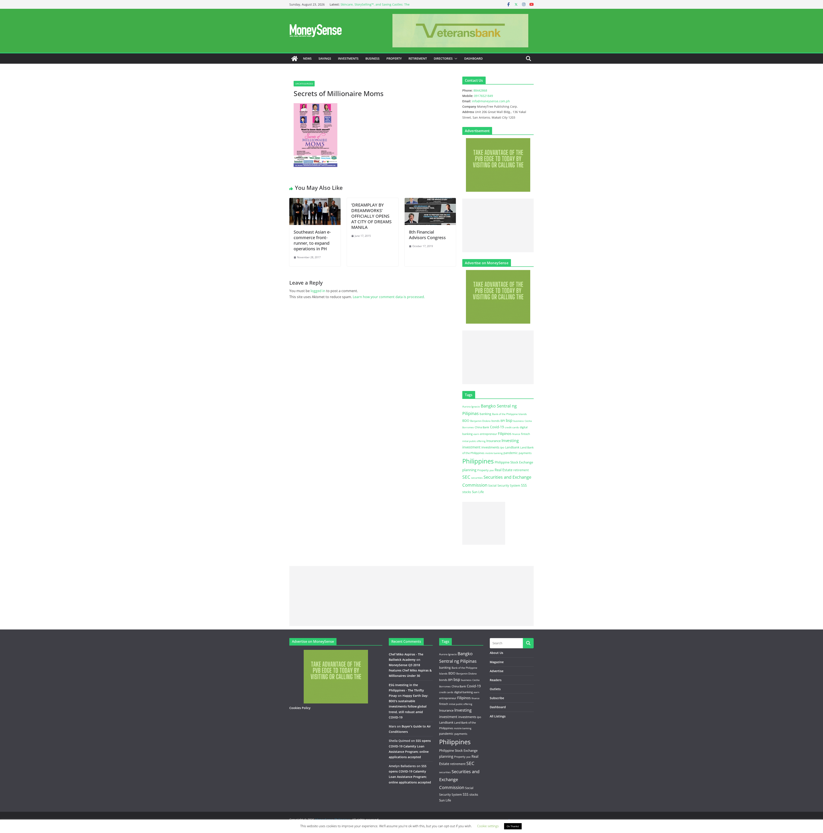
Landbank (512, 447)
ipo (502, 447)
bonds (495, 421)
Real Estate (503, 470)
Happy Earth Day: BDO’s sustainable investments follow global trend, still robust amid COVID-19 (408, 706)
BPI (502, 421)
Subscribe (497, 698)
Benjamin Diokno (480, 421)
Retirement (417, 58)
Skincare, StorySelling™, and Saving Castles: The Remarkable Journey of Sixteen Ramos (375, 6)
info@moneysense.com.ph (491, 101)
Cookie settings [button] (488, 826)
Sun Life (478, 492)
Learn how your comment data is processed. (389, 296)
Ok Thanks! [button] (513, 826)
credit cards (512, 427)
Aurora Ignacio (471, 406)
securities (477, 477)
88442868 (480, 90)
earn (476, 434)
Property (394, 58)
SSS (524, 485)
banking (485, 414)
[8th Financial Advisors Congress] (430, 201)
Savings (324, 58)
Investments (348, 58)
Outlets (495, 689)
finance (516, 434)
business (518, 421)
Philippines (478, 461)
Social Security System (504, 485)
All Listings (498, 716)
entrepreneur (488, 434)
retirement (521, 470)
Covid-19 (497, 427)
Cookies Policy (300, 708)
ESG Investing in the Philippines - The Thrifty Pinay (406, 690)
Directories (443, 58)
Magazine (497, 662)
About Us (496, 653)
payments (525, 453)
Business (372, 58)
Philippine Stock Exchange (514, 462)
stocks (466, 492)
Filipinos (504, 433)
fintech (525, 434)
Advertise (496, 671)
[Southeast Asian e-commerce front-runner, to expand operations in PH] (315, 201)
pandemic (510, 453)
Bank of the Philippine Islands (509, 414)
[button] (455, 59)
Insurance (493, 441)
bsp (509, 420)
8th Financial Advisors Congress (427, 234)
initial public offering (473, 441)
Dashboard (473, 58)
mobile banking (494, 453)
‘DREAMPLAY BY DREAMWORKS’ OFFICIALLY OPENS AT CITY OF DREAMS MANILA (371, 216)
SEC (466, 477)
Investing (510, 440)
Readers (496, 680)
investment (471, 447)
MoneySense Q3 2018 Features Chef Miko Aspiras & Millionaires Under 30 (410, 670)
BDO (465, 420)
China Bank (482, 427)
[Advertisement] (498, 225)
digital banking (463, 692)
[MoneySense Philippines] (294, 58)
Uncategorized (304, 83)
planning (469, 470)
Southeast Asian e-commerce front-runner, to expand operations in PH (312, 240)
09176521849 (483, 96)
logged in (318, 290)
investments (490, 447)
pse (492, 470)
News (307, 58)
